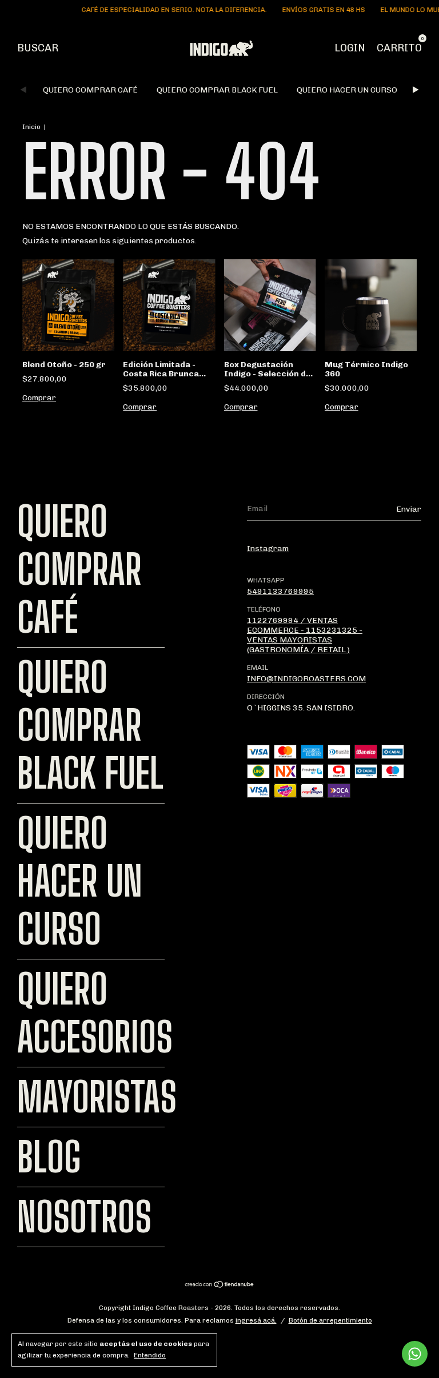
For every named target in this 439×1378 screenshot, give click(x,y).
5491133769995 (280, 591)
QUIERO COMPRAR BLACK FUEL (217, 90)
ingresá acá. (256, 1320)
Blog (49, 1157)
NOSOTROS (84, 1217)
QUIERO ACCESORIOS (95, 1013)
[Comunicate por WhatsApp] (415, 1354)
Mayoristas (97, 1097)
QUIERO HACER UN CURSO (347, 90)
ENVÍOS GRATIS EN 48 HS (313, 10)
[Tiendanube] (220, 1286)
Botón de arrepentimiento (330, 1320)
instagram (268, 548)
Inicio (31, 127)
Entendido (150, 1355)
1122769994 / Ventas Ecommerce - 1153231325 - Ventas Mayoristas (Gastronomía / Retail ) (304, 635)
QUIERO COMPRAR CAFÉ (90, 90)
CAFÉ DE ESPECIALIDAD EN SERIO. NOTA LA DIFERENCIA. (163, 10)
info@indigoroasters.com (306, 679)
